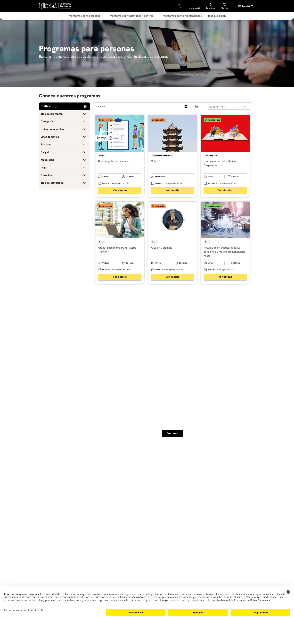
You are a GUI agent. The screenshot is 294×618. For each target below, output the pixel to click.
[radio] (186, 106)
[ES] (246, 6)
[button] (64, 114)
